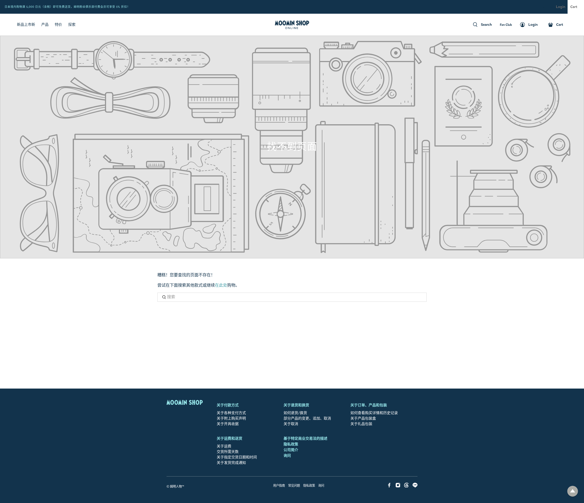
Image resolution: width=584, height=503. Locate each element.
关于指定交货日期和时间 (237, 457)
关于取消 (291, 423)
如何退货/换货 (295, 412)
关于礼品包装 (361, 423)
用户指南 (279, 486)
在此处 (221, 285)
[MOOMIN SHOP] (292, 24)
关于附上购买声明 (231, 418)
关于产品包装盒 (363, 418)
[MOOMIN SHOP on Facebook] (389, 486)
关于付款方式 (228, 405)
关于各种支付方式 (231, 412)
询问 (287, 455)
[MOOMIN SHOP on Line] (415, 486)
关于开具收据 (228, 423)
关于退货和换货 (296, 405)
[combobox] (292, 297)
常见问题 (294, 486)
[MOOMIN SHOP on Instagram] (398, 486)
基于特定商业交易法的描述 (305, 438)
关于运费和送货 (229, 438)
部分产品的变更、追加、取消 (307, 418)
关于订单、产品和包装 (368, 405)
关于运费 (224, 446)
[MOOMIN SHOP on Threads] (406, 486)
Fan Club (548, 7)
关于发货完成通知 (231, 462)
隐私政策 (291, 444)
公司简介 (291, 449)
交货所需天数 (228, 451)
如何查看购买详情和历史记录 (374, 412)
